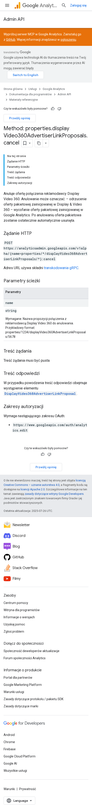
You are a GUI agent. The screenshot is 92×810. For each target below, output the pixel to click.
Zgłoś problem (14, 631)
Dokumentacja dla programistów (30, 94)
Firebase (10, 749)
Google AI (10, 763)
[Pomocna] (52, 108)
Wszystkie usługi (15, 770)
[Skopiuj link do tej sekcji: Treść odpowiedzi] (44, 373)
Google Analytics (54, 89)
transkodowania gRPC (61, 268)
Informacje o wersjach (19, 617)
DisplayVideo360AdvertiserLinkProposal (40, 393)
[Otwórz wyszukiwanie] (64, 5)
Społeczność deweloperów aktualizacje (31, 651)
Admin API (14, 19)
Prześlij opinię (19, 118)
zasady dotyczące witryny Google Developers (54, 493)
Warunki (9, 789)
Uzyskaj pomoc (14, 624)
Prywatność (27, 789)
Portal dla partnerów (18, 677)
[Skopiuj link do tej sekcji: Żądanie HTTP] (36, 233)
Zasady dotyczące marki (21, 706)
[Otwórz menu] (7, 5)
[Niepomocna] (59, 108)
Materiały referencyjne (23, 99)
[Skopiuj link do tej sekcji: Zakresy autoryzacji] (47, 407)
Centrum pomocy (16, 603)
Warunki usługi (14, 692)
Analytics (49, 5)
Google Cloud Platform (20, 756)
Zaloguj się (78, 5)
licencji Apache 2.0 (33, 489)
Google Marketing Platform (23, 685)
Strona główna (13, 89)
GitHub (10, 39)
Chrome (9, 742)
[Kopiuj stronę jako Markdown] (39, 143)
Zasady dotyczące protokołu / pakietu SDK (33, 699)
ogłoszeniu (68, 39)
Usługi (32, 89)
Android (9, 735)
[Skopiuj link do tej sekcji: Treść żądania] (35, 351)
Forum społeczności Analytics (25, 658)
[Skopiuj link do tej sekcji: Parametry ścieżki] (44, 281)
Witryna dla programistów (22, 610)
